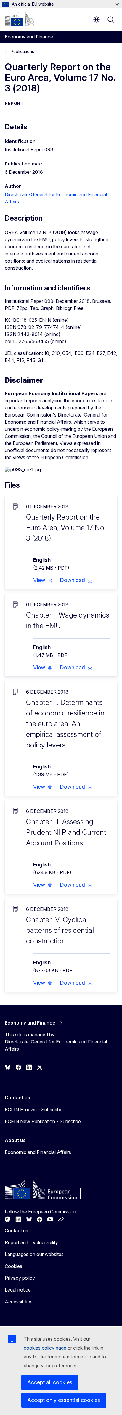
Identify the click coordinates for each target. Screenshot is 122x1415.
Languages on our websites (34, 1254)
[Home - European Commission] (19, 19)
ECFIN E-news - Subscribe (33, 1109)
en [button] (96, 19)
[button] (43, 580)
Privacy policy (20, 1278)
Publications (22, 51)
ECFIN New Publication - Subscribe (43, 1121)
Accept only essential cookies (63, 1400)
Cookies (13, 1266)
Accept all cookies (49, 1382)
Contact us (16, 1231)
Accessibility (18, 1302)
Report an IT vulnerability (31, 1242)
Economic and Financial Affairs (38, 1152)
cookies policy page (45, 1348)
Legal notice (18, 1290)
